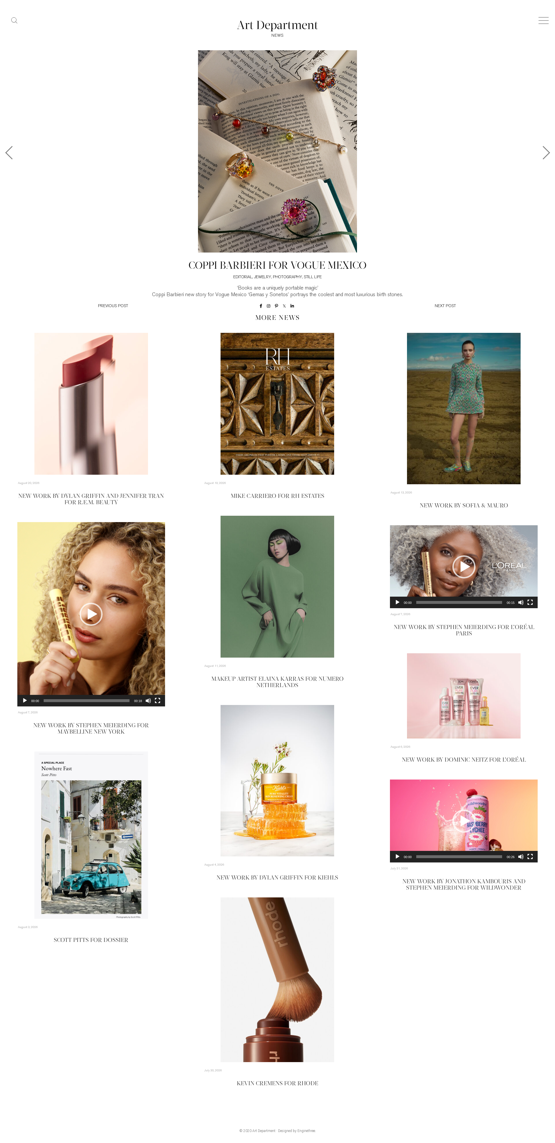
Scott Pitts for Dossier (91, 940)
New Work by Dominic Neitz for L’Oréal (464, 760)
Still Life (313, 277)
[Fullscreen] (157, 701)
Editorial (242, 277)
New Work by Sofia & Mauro (464, 506)
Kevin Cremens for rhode (277, 1084)
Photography (287, 277)
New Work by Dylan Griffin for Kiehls (277, 878)
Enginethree (306, 1131)
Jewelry (262, 277)
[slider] (86, 700)
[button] (91, 614)
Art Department (263, 1131)
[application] (91, 614)
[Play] (25, 701)
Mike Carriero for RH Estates (277, 496)
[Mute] (148, 701)
